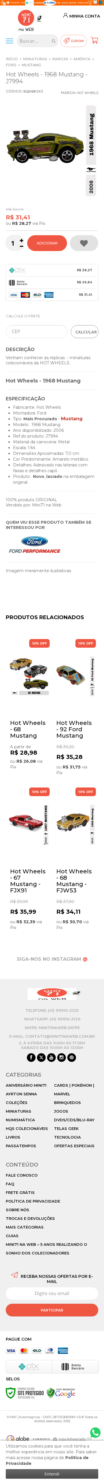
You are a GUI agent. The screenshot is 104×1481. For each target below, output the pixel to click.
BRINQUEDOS (67, 1102)
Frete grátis (20, 1192)
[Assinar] (52, 1310)
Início (12, 59)
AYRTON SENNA (21, 1094)
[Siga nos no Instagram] (61, 1058)
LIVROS (13, 1137)
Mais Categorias (25, 1227)
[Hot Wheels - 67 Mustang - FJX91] (29, 860)
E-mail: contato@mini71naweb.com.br (52, 1036)
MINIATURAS (35, 59)
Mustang (31, 65)
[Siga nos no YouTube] (51, 1058)
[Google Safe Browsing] (61, 1393)
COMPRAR (47, 243)
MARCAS (60, 59)
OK (85, 331)
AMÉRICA (81, 59)
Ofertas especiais (74, 1145)
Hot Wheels (87, 93)
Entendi (52, 1474)
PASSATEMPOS (21, 1145)
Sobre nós (17, 1209)
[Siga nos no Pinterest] (71, 1058)
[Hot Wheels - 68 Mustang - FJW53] (75, 860)
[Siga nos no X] (41, 1058)
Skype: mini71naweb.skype (52, 1027)
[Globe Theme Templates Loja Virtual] (28, 1439)
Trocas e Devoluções (30, 1218)
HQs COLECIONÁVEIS (27, 1128)
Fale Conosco (22, 1175)
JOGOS (61, 1111)
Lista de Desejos (84, 243)
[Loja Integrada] (73, 1439)
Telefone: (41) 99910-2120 (52, 1010)
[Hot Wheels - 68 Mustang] (29, 709)
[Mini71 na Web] (26, 20)
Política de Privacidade (33, 1201)
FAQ (10, 1184)
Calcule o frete (23, 316)
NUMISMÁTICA (20, 1120)
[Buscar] (53, 41)
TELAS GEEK (66, 1128)
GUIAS (12, 1235)
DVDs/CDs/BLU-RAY (74, 1120)
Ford (11, 65)
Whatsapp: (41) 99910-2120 (52, 1019)
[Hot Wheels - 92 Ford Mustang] (75, 709)
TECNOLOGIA (67, 1137)
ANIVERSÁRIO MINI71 (26, 1085)
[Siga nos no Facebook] (31, 1058)
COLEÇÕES (16, 1102)
